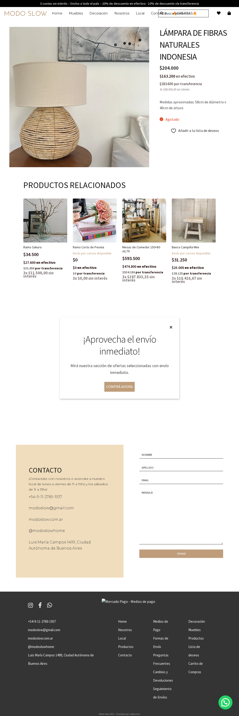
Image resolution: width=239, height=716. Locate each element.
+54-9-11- (37, 497)
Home (57, 13)
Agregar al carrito (49, 233)
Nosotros (121, 13)
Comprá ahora (119, 386)
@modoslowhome (47, 530)
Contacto (125, 655)
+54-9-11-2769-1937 (42, 621)
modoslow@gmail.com (51, 508)
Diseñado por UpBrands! (128, 714)
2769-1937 (53, 497)
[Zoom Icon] (79, 97)
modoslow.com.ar (46, 519)
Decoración (98, 13)
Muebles (76, 13)
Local (140, 13)
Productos (126, 646)
